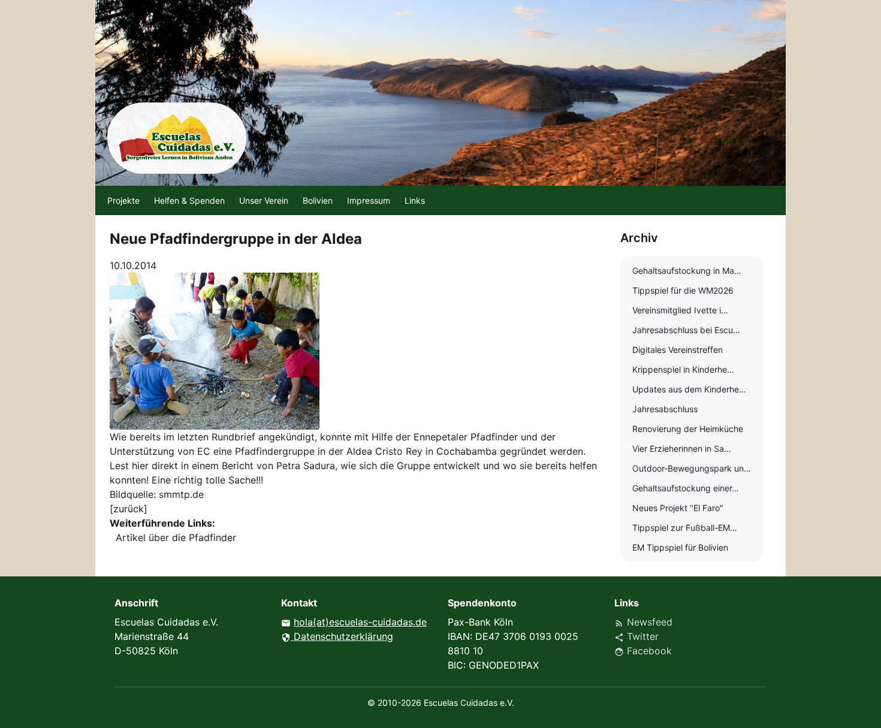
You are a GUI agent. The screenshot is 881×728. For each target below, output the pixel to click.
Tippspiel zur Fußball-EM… (684, 527)
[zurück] (128, 509)
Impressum (368, 200)
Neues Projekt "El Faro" (677, 508)
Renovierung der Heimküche (687, 429)
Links (415, 200)
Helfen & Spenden (189, 200)
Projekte (123, 200)
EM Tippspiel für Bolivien (680, 547)
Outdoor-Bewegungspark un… (691, 468)
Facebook (643, 651)
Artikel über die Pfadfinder (176, 537)
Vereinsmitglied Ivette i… (680, 310)
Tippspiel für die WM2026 (683, 290)
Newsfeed (643, 622)
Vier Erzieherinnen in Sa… (681, 448)
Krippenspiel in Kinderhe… (683, 369)
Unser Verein (263, 200)
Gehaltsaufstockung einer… (685, 488)
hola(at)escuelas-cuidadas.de (360, 622)
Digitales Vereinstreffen (677, 350)
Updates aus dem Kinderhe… (689, 389)
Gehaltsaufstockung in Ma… (686, 270)
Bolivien (318, 200)
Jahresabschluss (665, 409)
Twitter (636, 636)
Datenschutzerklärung (337, 636)
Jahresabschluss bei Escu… (686, 330)
